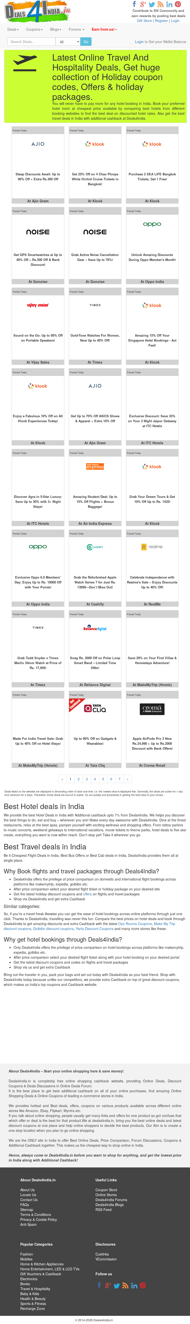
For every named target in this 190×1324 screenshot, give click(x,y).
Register (161, 20)
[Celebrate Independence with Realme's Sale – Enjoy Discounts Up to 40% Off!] (152, 554)
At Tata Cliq (95, 765)
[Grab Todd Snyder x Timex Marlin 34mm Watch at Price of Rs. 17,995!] (38, 635)
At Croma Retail (152, 765)
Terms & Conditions (35, 1214)
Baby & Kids (29, 1293)
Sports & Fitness (33, 1303)
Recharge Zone (32, 1308)
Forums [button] (75, 29)
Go (86, 41)
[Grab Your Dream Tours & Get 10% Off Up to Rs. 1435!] (152, 474)
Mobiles (26, 1258)
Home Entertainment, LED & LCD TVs (49, 1268)
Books (25, 1283)
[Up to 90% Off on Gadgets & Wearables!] (95, 715)
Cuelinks (102, 1254)
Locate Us (28, 1194)
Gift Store (144, 20)
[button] (104, 29)
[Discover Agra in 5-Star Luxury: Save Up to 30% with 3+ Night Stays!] (38, 474)
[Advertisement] (94, 1029)
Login (175, 20)
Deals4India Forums (111, 1199)
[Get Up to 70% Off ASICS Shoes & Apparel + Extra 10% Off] (95, 393)
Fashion (26, 1254)
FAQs (24, 1204)
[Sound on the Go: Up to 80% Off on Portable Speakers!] (38, 312)
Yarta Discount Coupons (95, 928)
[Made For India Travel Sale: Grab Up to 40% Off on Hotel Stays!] (38, 715)
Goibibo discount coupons (53, 928)
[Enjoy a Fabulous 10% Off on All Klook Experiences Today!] (38, 393)
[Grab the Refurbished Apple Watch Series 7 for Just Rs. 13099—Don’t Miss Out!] (95, 554)
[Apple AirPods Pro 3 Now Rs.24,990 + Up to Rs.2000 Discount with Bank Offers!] (152, 715)
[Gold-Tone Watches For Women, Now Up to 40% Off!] (95, 312)
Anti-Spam (28, 1224)
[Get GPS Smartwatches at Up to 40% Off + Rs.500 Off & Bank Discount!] (38, 232)
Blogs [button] (54, 29)
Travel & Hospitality (35, 1288)
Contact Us (29, 1199)
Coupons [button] (33, 29)
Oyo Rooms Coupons (135, 923)
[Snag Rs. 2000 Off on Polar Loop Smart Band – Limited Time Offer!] (95, 635)
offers (87, 893)
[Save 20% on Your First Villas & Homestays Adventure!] (152, 635)
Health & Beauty (33, 1298)
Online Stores (106, 1194)
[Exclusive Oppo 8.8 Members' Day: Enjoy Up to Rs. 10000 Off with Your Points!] (38, 554)
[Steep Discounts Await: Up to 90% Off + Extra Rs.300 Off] (38, 151)
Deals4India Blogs (109, 1204)
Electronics (28, 1278)
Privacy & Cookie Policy (38, 1219)
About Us (27, 1189)
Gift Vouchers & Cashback (40, 1273)
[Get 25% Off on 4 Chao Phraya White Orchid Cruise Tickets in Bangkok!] (95, 151)
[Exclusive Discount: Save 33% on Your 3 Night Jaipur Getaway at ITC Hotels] (152, 393)
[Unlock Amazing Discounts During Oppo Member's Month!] (152, 232)
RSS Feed (103, 1209)
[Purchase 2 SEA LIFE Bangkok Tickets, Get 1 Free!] (152, 151)
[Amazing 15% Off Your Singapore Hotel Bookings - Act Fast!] (152, 312)
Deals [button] (11, 29)
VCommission (106, 1258)
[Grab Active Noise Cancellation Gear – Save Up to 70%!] (95, 232)
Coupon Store (106, 1189)
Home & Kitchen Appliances (42, 1263)
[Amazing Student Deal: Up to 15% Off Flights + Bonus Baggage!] (95, 474)
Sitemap (26, 1209)
